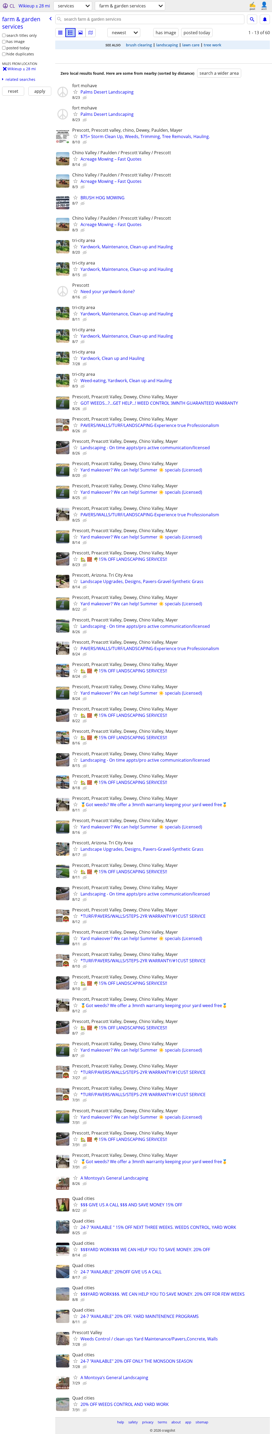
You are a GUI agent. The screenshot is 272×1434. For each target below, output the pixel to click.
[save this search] (265, 19)
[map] (91, 32)
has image (15, 41)
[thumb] (70, 32)
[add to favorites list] (75, 92)
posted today (17, 47)
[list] (60, 32)
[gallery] (80, 32)
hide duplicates (20, 53)
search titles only (21, 35)
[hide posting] (85, 98)
